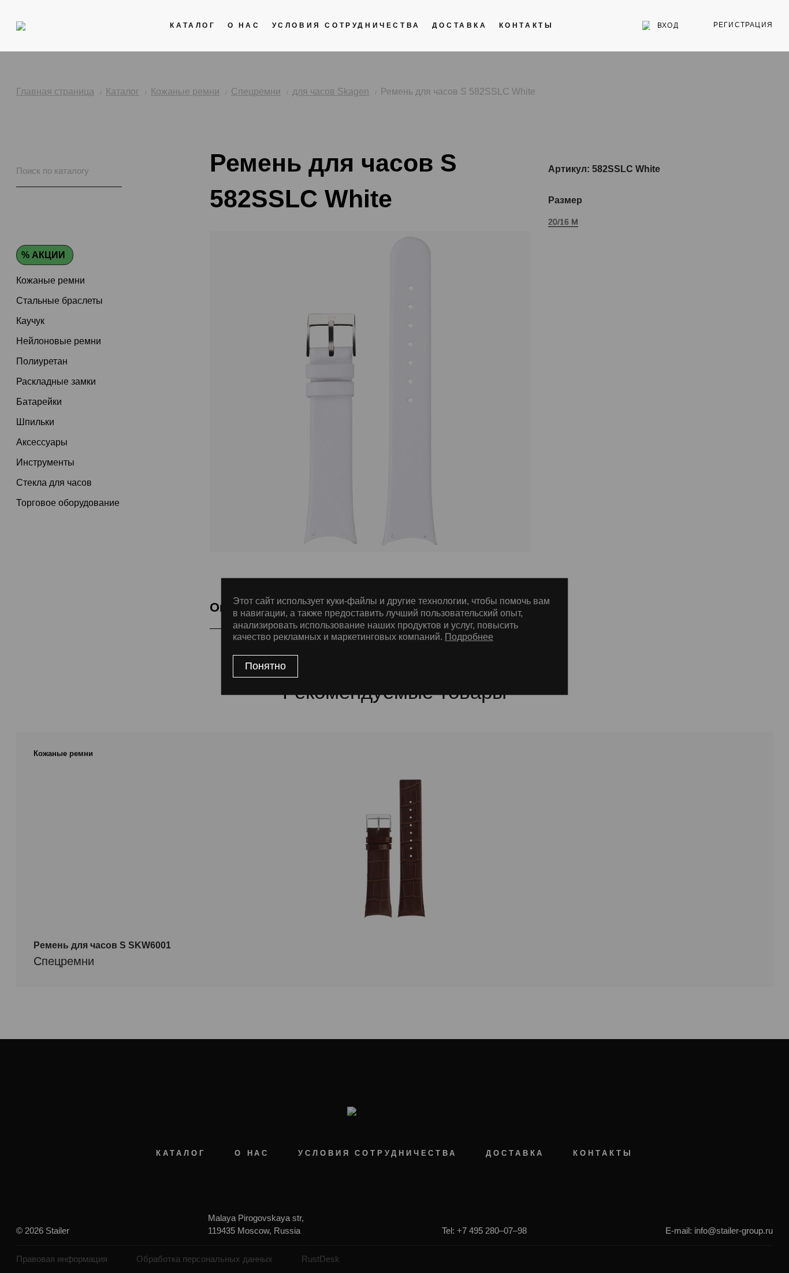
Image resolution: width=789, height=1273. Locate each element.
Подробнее (469, 637)
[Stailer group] (48, 25)
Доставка (459, 25)
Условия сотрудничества (346, 25)
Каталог (192, 25)
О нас (244, 25)
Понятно (265, 666)
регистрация (743, 25)
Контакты (526, 25)
